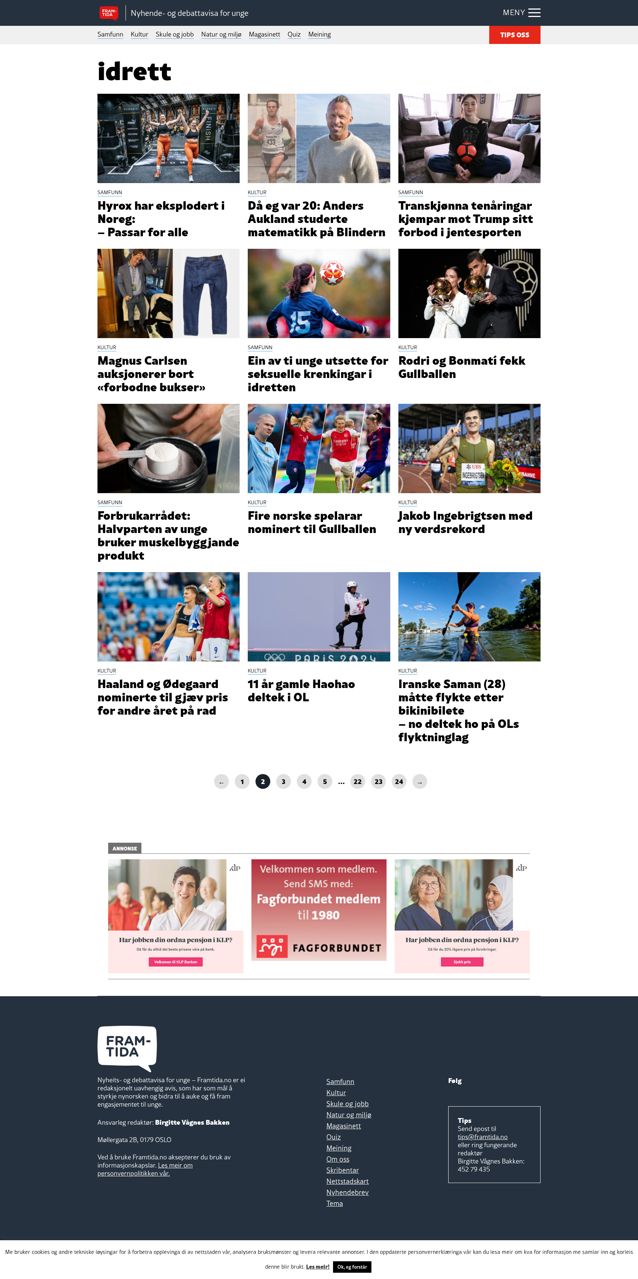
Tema (334, 1203)
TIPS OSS (514, 34)
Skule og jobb (175, 34)
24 (399, 781)
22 (358, 781)
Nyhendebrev (347, 1192)
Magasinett (264, 34)
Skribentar (342, 1170)
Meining (319, 34)
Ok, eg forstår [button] (352, 1266)
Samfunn (110, 34)
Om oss (337, 1159)
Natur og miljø (221, 34)
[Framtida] (111, 13)
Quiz (294, 34)
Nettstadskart (347, 1181)
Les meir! (318, 1266)
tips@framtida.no (483, 1136)
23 (379, 781)
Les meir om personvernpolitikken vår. (145, 1169)
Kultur (139, 34)
